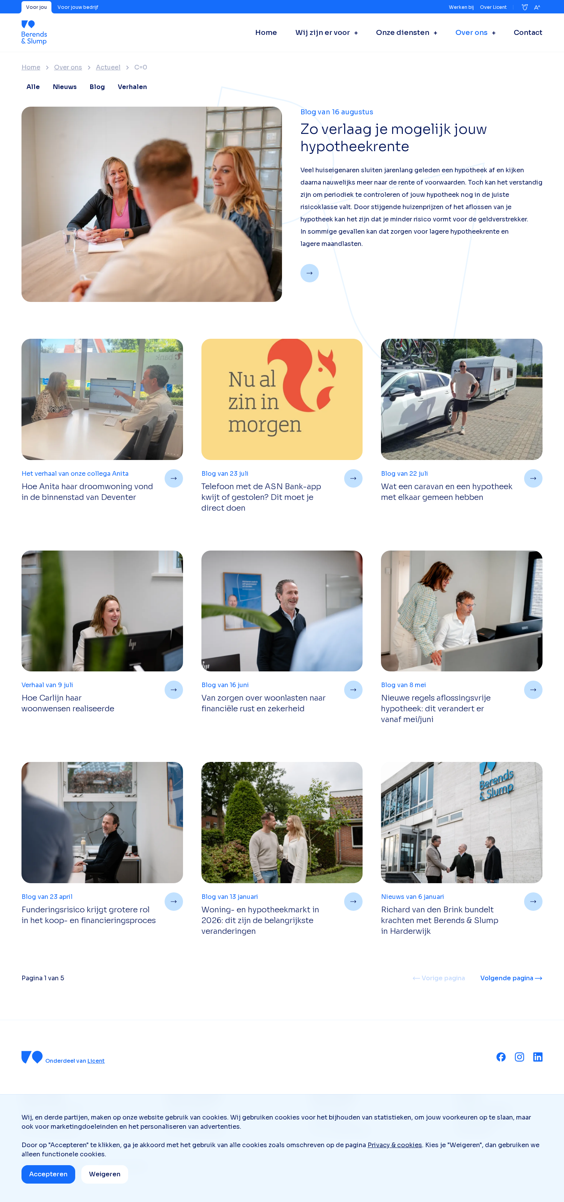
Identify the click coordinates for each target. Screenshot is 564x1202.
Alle (33, 87)
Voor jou (36, 7)
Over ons (68, 67)
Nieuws (65, 87)
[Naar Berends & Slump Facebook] (501, 1057)
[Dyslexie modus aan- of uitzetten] (524, 7)
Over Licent (493, 7)
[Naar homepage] (34, 32)
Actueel (108, 67)
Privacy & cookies (395, 1145)
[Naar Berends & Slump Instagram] (519, 1057)
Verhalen (132, 87)
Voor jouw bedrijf (78, 7)
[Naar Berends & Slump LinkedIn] (538, 1057)
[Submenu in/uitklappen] (354, 32)
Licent (96, 1060)
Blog (97, 87)
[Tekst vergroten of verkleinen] (537, 7)
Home (30, 67)
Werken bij (461, 7)
